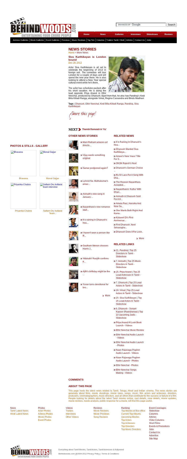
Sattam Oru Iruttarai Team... (52, 212)
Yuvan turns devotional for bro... (95, 286)
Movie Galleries (37, 40)
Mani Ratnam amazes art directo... (95, 144)
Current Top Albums (131, 414)
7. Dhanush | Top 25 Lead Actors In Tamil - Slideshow (129, 284)
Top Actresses (128, 423)
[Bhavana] (17, 152)
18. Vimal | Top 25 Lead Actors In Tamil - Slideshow (129, 292)
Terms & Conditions (110, 454)
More (107, 295)
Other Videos (72, 417)
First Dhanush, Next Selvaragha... (125, 226)
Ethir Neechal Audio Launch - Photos (130, 344)
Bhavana (23, 178)
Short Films (154, 423)
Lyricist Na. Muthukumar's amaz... (95, 182)
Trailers (69, 410)
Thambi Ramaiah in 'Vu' (94, 129)
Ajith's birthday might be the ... (96, 273)
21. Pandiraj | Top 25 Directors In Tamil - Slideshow (126, 253)
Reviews (169, 34)
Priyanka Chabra (23, 211)
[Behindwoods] (31, 457)
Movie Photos (44, 417)
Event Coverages (157, 408)
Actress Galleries (20, 40)
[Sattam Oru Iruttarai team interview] (52, 187)
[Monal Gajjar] (48, 152)
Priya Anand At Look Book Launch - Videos (129, 324)
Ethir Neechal (92, 104)
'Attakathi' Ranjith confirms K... (96, 260)
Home (86, 34)
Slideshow (154, 410)
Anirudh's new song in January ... (94, 195)
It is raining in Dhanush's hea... (95, 221)
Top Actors (126, 420)
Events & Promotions (159, 426)
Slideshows (152, 34)
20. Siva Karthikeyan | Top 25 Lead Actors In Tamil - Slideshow (129, 301)
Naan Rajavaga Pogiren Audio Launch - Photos (128, 359)
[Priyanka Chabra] (21, 184)
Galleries (119, 34)
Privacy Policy (93, 454)
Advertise (153, 435)
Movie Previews (101, 414)
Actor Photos (44, 410)
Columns (100, 40)
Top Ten (90, 40)
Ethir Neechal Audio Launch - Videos (130, 336)
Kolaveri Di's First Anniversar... (123, 219)
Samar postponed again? (95, 168)
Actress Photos (45, 414)
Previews (66, 40)
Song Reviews (101, 417)
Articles (129, 40)
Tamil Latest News (19, 410)
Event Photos (44, 420)
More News (82, 52)
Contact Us (140, 40)
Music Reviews (78, 40)
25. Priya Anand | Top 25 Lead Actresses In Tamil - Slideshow (128, 275)
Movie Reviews (101, 410)
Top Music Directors (131, 429)
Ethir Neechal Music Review (130, 330)
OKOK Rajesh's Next (126, 163)
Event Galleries (53, 40)
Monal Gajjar (52, 178)
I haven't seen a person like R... (96, 234)
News (103, 34)
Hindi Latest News (19, 414)
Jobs (149, 40)
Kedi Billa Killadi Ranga (112, 104)
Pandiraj (129, 104)
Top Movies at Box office (133, 410)
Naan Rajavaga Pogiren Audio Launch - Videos (128, 351)
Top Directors (127, 426)
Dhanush (79, 104)
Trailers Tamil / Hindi (115, 40)
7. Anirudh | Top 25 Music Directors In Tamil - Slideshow (128, 264)
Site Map (153, 438)
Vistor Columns (156, 420)
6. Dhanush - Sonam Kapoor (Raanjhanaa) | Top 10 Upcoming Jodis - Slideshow (129, 313)
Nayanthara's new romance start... (96, 208)
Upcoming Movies (130, 417)
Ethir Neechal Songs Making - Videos (126, 371)
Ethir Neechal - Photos (127, 365)
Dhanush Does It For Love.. (129, 232)
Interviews (136, 34)
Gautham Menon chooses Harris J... (95, 247)
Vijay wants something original (94, 156)
